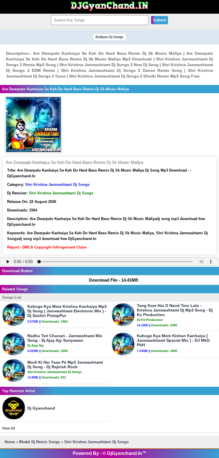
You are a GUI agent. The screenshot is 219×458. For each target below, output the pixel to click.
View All (8, 428)
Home (10, 442)
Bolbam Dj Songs (109, 37)
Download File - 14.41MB (113, 280)
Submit (159, 20)
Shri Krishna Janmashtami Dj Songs (57, 184)
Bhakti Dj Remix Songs (39, 442)
